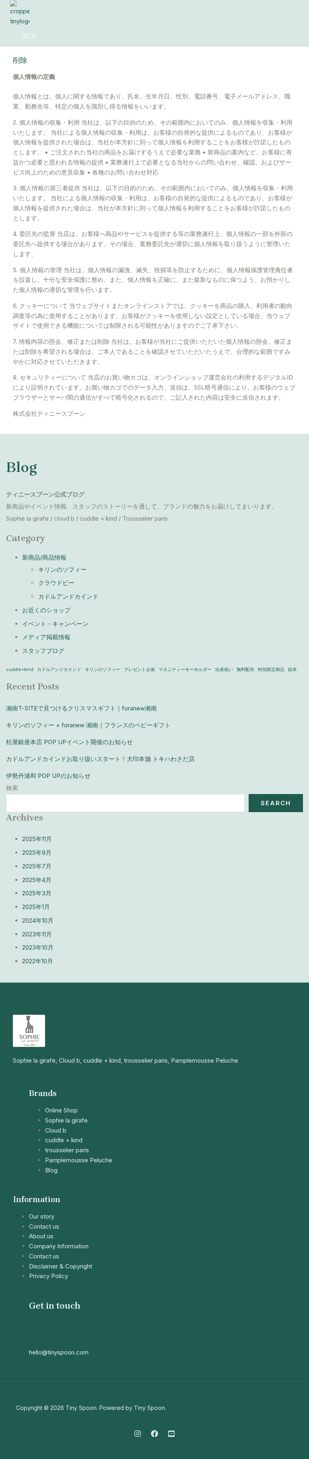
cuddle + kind (63, 1140)
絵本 (292, 669)
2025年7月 (37, 866)
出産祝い (224, 669)
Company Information (59, 1246)
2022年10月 (37, 961)
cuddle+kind (19, 669)
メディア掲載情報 (46, 637)
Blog (21, 467)
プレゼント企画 (139, 669)
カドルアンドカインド (68, 596)
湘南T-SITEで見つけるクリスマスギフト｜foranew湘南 (81, 708)
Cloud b (55, 1130)
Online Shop (61, 1110)
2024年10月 (38, 920)
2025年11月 (37, 839)
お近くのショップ (46, 610)
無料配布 (245, 669)
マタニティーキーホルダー (185, 669)
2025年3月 (37, 893)
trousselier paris (67, 1150)
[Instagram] (137, 1435)
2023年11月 (37, 934)
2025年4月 (37, 880)
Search (276, 803)
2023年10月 (38, 947)
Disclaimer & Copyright (60, 1266)
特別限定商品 (271, 669)
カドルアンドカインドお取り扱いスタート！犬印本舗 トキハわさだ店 (100, 759)
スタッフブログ (43, 651)
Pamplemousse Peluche (78, 1160)
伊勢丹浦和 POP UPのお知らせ (48, 776)
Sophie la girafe (66, 1120)
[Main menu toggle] (29, 37)
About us (41, 1236)
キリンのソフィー (62, 569)
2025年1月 (36, 907)
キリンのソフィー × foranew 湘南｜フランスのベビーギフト (88, 725)
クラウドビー (56, 583)
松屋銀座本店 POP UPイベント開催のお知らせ (69, 742)
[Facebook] (154, 1435)
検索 (12, 788)
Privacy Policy (48, 1276)
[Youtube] (171, 1435)
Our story (41, 1216)
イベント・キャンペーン (55, 624)
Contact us (44, 1226)
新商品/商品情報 (44, 557)
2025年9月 (37, 852)
